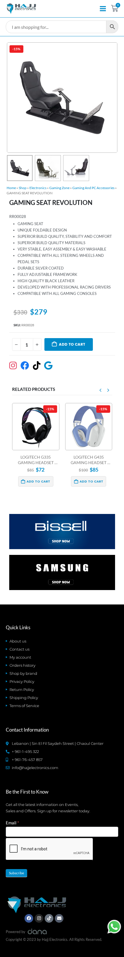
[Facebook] (29, 918)
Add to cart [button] (38, 481)
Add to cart (72, 344)
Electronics (37, 188)
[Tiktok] (49, 918)
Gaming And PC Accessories (93, 188)
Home (11, 188)
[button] (14, 97)
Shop (23, 188)
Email (12, 822)
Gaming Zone (59, 188)
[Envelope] (59, 918)
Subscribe (16, 873)
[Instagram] (39, 918)
